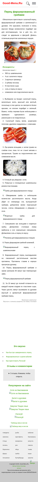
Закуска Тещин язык (19, 406)
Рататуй (19, 414)
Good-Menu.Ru (12, 3)
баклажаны (32, 437)
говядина (6, 432)
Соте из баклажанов (19, 390)
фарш (5, 453)
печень (5, 445)
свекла (30, 445)
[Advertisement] (19, 323)
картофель (19, 437)
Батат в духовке (19, 398)
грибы (17, 453)
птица (5, 441)
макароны (18, 441)
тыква (30, 449)
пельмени (6, 458)
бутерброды (19, 458)
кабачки (30, 432)
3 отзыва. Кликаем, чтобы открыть (20, 375)
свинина (5, 437)
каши (29, 453)
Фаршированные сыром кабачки (19, 357)
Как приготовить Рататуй (15, 361)
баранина (6, 449)
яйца (17, 449)
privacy (19, 468)
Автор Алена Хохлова (19, 466)
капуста (30, 441)
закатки (30, 458)
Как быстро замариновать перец (18, 352)
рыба (17, 432)
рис (16, 445)
